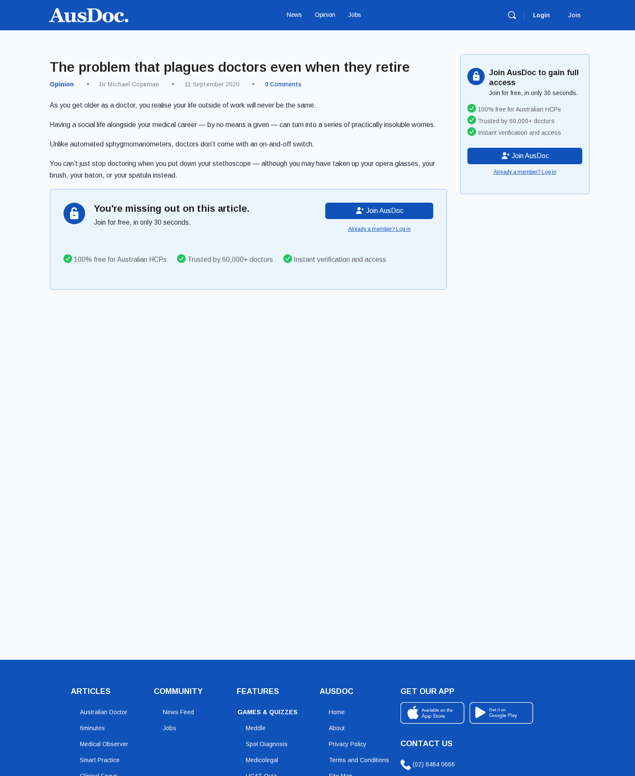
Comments (283, 84)
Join (574, 15)
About (337, 728)
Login (541, 15)
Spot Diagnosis (267, 744)
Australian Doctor (103, 712)
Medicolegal (262, 760)
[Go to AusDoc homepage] (88, 14)
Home (337, 712)
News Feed (178, 712)
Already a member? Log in (379, 229)
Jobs (169, 728)
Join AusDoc (383, 210)
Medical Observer (104, 744)
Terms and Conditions (359, 760)
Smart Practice (100, 760)
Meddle (256, 728)
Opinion (62, 84)
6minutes (92, 728)
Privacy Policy (347, 744)
